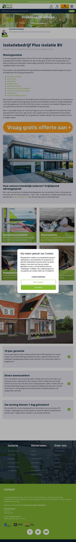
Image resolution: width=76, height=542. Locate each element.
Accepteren (38, 287)
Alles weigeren (38, 282)
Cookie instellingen (38, 277)
